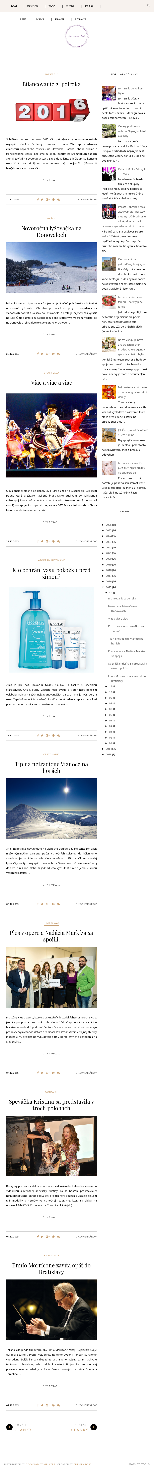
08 (110, 703)
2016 (109, 581)
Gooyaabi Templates (40, 1464)
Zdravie (80, 19)
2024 (109, 536)
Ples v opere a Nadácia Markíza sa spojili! (51, 936)
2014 (109, 749)
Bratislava (51, 372)
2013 (109, 754)
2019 (109, 564)
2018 (109, 570)
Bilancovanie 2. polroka (51, 84)
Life (23, 19)
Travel (60, 19)
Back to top (138, 1464)
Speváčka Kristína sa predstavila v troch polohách (51, 1105)
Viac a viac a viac (51, 382)
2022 (109, 547)
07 (110, 709)
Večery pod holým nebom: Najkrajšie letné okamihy (132, 131)
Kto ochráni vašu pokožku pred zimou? (51, 573)
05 (110, 720)
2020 (109, 558)
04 (110, 726)
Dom (14, 6)
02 (110, 737)
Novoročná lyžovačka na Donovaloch (51, 231)
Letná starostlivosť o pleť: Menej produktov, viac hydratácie (131, 467)
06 (110, 715)
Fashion (32, 6)
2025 (109, 530)
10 (110, 692)
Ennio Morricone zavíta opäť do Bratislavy (51, 1268)
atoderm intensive (51, 560)
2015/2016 (51, 74)
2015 (109, 587)
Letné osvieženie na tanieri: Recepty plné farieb (130, 301)
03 (110, 731)
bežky (51, 218)
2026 (109, 525)
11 (110, 686)
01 (110, 743)
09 (110, 698)
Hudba (70, 6)
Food (52, 6)
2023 (109, 542)
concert (51, 1091)
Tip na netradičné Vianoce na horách (51, 767)
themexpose (82, 1464)
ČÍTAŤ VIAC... (51, 180)
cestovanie (51, 754)
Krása (89, 6)
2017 (109, 576)
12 (110, 593)
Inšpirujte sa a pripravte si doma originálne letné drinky (132, 392)
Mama (40, 19)
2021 (109, 553)
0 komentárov (86, 199)
